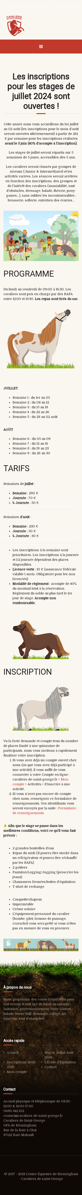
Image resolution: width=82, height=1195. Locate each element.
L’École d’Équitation (60, 1062)
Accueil (12, 1052)
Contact (50, 1067)
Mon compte (17, 1072)
